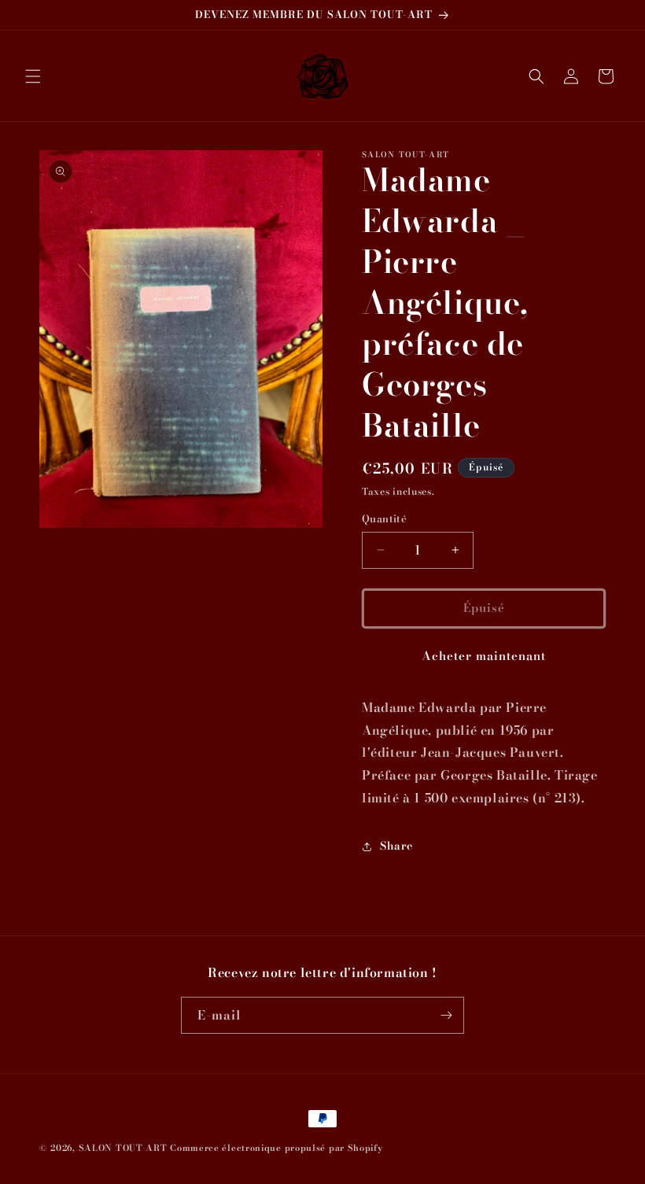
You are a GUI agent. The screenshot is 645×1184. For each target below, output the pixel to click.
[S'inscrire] (446, 1015)
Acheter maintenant (484, 656)
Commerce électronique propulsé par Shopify (276, 1148)
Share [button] (396, 845)
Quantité (384, 518)
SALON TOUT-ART (123, 1148)
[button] (33, 76)
